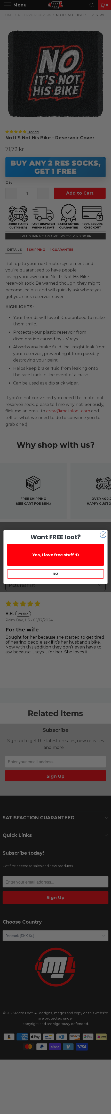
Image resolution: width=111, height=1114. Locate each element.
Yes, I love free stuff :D (55, 555)
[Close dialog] (103, 535)
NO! (55, 574)
